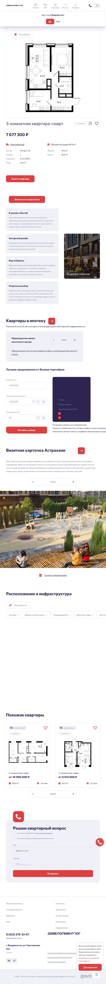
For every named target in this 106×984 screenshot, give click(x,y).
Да (50, 21)
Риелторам (61, 922)
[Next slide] (74, 340)
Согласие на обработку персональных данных (65, 953)
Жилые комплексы (14, 903)
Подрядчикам (62, 928)
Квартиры (10, 915)
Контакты (60, 903)
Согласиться (90, 967)
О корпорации (62, 915)
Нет (58, 21)
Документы (61, 909)
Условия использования (56, 962)
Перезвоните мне (14, 938)
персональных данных (43, 833)
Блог (8, 922)
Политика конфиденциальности (59, 957)
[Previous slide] (54, 340)
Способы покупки (14, 909)
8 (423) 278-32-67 (17, 934)
